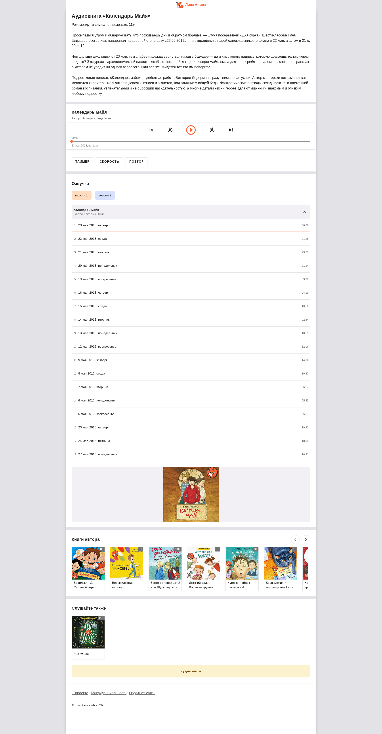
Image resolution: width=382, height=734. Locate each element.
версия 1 (81, 195)
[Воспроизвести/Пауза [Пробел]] (191, 130)
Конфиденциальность (108, 693)
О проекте (80, 693)
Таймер (82, 161)
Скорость (109, 161)
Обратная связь (142, 693)
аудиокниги (191, 671)
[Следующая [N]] (230, 130)
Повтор (136, 161)
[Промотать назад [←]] (170, 130)
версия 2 (105, 195)
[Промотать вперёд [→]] (212, 130)
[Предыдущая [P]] (151, 130)
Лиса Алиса (195, 5)
